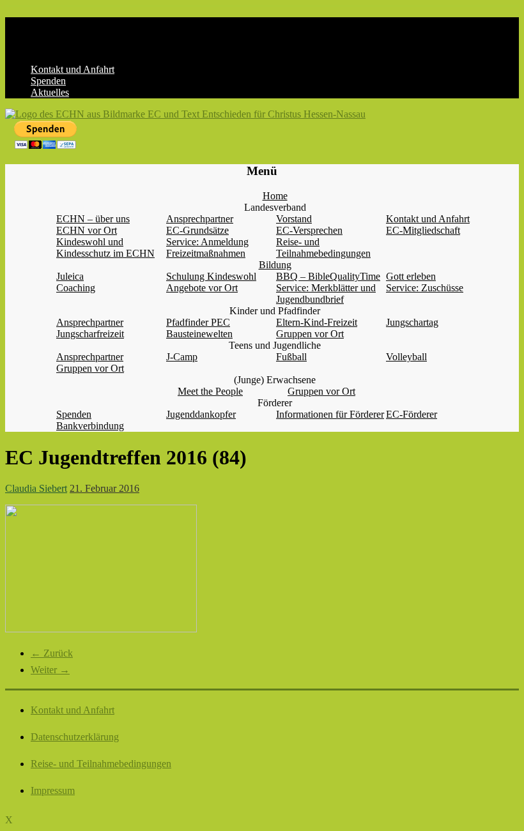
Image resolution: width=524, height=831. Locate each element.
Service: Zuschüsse (424, 287)
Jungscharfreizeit (90, 333)
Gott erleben (411, 276)
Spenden (48, 80)
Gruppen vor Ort (310, 333)
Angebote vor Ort (202, 287)
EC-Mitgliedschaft (423, 230)
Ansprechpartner (199, 218)
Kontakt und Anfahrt (72, 69)
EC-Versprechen (309, 230)
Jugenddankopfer (201, 414)
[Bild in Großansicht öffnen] (101, 628)
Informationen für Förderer (330, 414)
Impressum (53, 790)
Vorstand (294, 218)
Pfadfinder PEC (198, 322)
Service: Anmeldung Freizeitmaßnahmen (207, 247)
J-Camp (181, 356)
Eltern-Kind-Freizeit (316, 322)
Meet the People (210, 391)
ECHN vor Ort (86, 230)
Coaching (75, 287)
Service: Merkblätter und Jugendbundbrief (326, 293)
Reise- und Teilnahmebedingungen (323, 247)
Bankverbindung (90, 425)
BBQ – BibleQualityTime (328, 276)
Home (275, 195)
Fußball (291, 356)
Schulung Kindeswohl (211, 276)
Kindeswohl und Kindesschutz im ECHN (105, 247)
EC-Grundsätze (197, 230)
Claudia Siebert (36, 488)
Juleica (70, 276)
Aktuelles (50, 92)
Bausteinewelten (199, 333)
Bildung (275, 264)
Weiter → (50, 669)
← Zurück (52, 653)
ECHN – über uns (93, 218)
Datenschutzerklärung (75, 736)
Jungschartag (412, 322)
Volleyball (406, 356)
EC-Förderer (411, 414)
